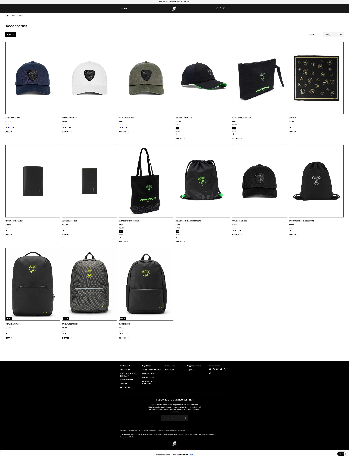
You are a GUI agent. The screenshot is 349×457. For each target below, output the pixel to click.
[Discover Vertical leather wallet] (33, 181)
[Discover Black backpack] (146, 284)
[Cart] (228, 8)
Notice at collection (163, 455)
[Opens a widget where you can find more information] (342, 454)
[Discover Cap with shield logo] (33, 78)
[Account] (221, 8)
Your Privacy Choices (180, 455)
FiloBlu (131, 437)
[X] (225, 369)
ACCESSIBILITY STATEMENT (148, 382)
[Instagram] (214, 369)
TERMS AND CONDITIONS (151, 370)
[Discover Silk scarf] (316, 78)
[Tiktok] (210, 373)
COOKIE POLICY (148, 377)
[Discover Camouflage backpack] (89, 284)
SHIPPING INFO (125, 387)
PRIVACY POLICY (148, 373)
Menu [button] (125, 8)
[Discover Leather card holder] (89, 181)
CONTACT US (125, 370)
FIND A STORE (170, 370)
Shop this (8, 132)
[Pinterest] (221, 369)
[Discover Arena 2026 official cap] (203, 78)
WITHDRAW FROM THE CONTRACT (128, 375)
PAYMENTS (124, 383)
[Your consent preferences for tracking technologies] (346, 454)
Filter (9, 35)
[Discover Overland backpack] (33, 284)
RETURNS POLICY (126, 380)
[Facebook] (210, 369)
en (187, 370)
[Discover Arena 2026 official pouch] (259, 78)
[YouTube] (217, 369)
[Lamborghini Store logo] (174, 8)
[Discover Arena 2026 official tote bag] (146, 181)
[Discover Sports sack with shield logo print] (316, 181)
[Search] (217, 8)
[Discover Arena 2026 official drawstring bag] (203, 181)
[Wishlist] (224, 8)
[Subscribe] (185, 418)
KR (191, 370)
